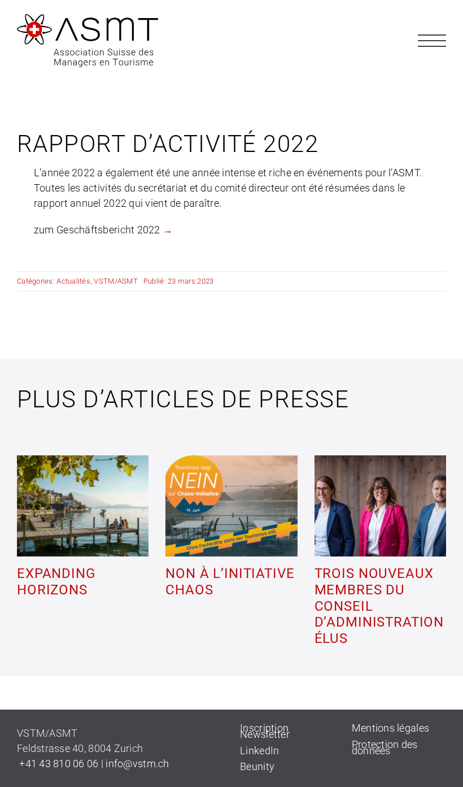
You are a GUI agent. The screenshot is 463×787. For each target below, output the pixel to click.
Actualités (73, 281)
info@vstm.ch (137, 763)
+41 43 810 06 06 (58, 763)
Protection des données (385, 747)
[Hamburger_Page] (432, 31)
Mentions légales (390, 728)
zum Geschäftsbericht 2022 (97, 230)
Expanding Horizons (56, 582)
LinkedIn (259, 750)
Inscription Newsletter (265, 731)
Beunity (257, 766)
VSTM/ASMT (115, 281)
